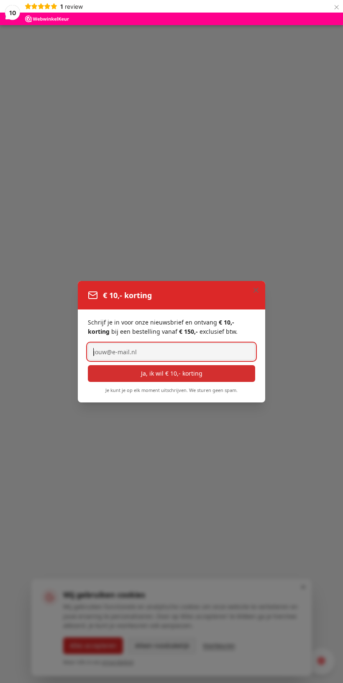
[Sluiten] (256, 290)
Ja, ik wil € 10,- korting (171, 373)
